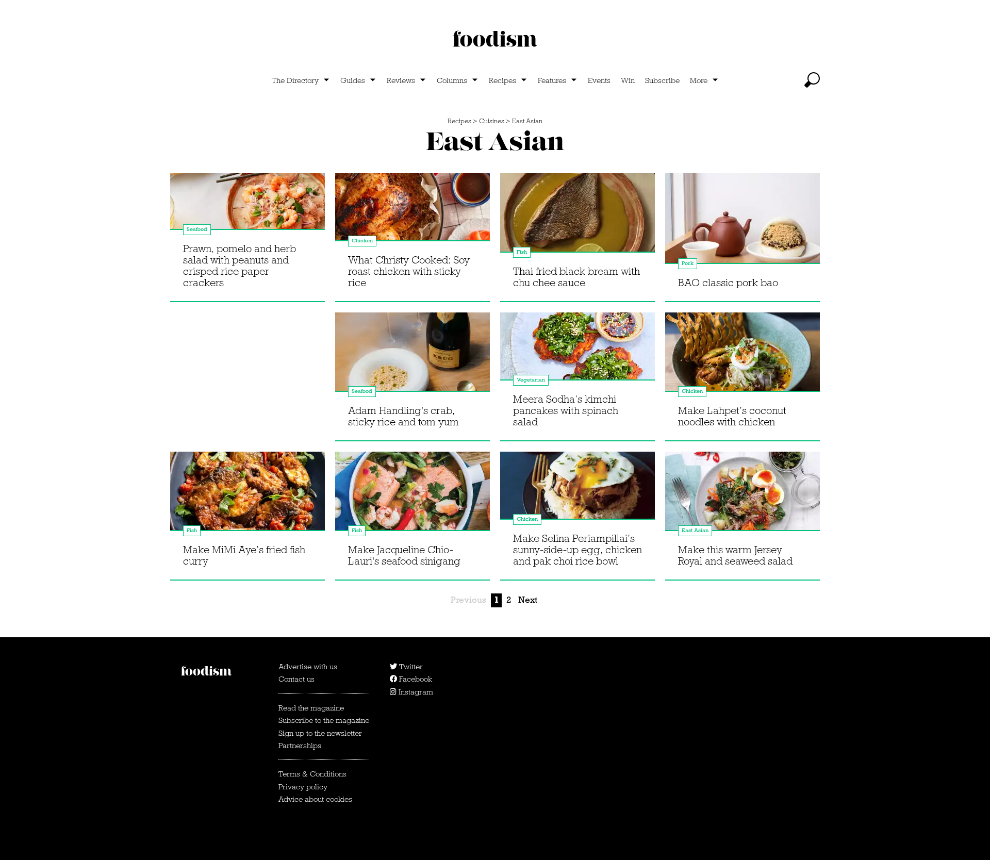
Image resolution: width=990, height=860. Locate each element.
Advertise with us (307, 666)
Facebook (414, 679)
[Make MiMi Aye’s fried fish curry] (247, 495)
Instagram (415, 692)
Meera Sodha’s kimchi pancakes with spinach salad (565, 410)
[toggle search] (812, 80)
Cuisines (491, 121)
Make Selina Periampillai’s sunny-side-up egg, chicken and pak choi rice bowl (577, 549)
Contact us (296, 679)
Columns (452, 80)
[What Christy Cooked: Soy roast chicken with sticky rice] (412, 217)
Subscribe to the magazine (323, 720)
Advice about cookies (315, 799)
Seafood (197, 229)
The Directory (295, 80)
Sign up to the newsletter (320, 733)
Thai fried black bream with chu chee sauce (576, 277)
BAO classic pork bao (728, 282)
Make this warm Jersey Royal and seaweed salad (735, 555)
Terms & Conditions (312, 774)
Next (527, 599)
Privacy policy (302, 786)
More (698, 80)
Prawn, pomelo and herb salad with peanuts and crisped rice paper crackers (239, 265)
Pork (688, 263)
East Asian (527, 121)
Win (628, 80)
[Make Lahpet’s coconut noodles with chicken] (742, 356)
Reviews (401, 80)
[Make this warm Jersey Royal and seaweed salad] (742, 495)
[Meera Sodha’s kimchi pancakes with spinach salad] (577, 356)
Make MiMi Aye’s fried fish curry (244, 555)
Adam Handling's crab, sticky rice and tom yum (403, 416)
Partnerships (299, 745)
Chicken (362, 240)
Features (552, 80)
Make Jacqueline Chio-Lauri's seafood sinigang (404, 555)
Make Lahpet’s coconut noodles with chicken (732, 416)
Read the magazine (311, 708)
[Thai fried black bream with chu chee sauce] (577, 217)
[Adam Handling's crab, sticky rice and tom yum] (412, 356)
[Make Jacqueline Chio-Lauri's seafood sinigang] (412, 495)
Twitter (410, 666)
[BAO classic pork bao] (742, 217)
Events (599, 80)
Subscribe (662, 80)
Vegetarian (531, 379)
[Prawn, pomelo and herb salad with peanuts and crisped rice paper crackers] (247, 217)
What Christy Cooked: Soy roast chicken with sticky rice (409, 271)
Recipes (502, 80)
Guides (352, 80)
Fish (522, 252)
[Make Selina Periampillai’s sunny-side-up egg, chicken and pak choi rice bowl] (577, 495)
